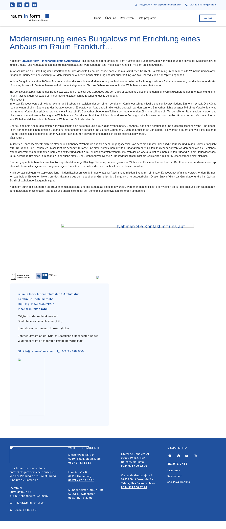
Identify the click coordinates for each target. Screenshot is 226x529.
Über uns (110, 18)
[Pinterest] (19, 4)
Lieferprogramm (147, 18)
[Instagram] (34, 4)
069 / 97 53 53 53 (79, 462)
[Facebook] (12, 4)
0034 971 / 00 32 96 (134, 465)
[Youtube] (26, 4)
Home (97, 18)
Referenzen (127, 18)
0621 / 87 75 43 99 (80, 497)
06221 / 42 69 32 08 (81, 480)
